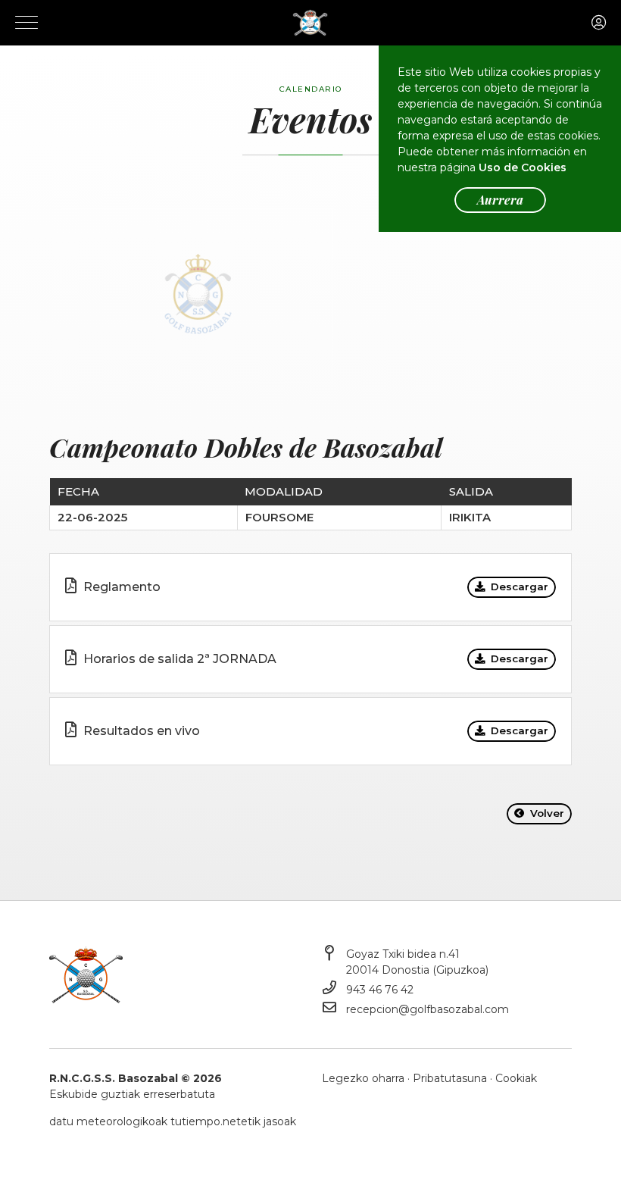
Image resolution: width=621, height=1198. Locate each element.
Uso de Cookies (522, 167)
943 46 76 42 (379, 989)
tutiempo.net (205, 1121)
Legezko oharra (363, 1078)
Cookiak (516, 1078)
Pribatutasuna (450, 1078)
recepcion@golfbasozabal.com (427, 1009)
